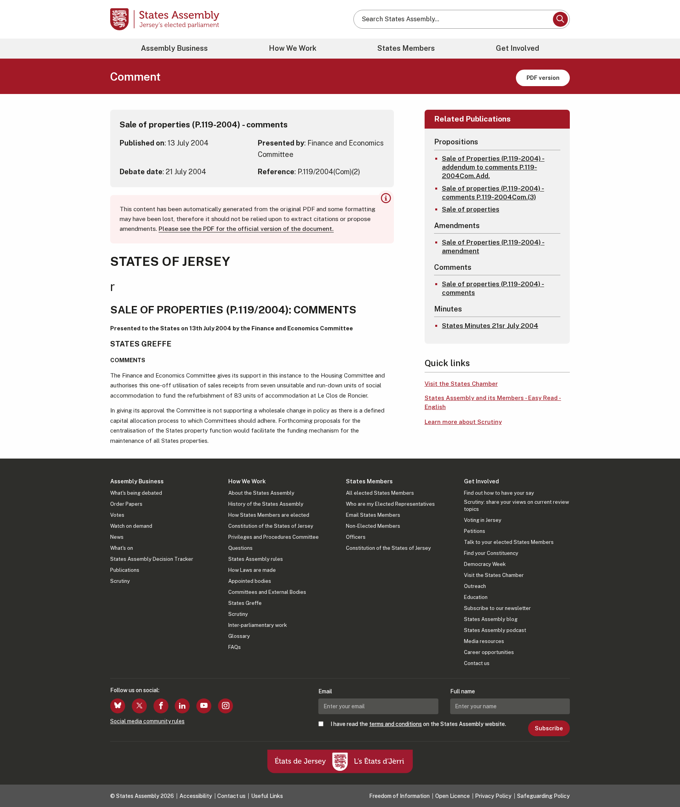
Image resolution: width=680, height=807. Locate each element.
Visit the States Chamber (461, 383)
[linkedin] (182, 705)
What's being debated (136, 493)
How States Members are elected (268, 515)
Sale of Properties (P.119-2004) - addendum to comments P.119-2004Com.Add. (493, 167)
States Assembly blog (490, 619)
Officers (356, 537)
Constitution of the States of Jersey (270, 526)
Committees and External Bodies (267, 592)
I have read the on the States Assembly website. (418, 724)
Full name (462, 691)
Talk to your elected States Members (509, 542)
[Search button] (560, 19)
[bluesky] (117, 705)
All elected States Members (380, 493)
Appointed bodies (249, 581)
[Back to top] (661, 780)
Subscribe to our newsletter (497, 608)
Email (325, 691)
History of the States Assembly (265, 504)
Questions (240, 548)
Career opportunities (489, 652)
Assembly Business (174, 48)
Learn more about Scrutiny (463, 421)
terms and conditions (395, 724)
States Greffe (245, 603)
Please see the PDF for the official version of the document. (246, 228)
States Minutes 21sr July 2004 (490, 326)
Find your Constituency (491, 553)
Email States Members (373, 515)
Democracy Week (485, 564)
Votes (117, 515)
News (117, 537)
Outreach (475, 586)
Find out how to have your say (499, 493)
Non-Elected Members (373, 526)
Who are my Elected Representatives (390, 504)
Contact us (477, 663)
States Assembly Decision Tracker (151, 559)
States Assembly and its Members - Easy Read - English (493, 402)
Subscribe (549, 728)
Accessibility (195, 796)
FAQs (234, 647)
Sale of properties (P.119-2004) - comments (493, 288)
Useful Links (267, 796)
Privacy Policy (493, 796)
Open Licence (452, 796)
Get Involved (517, 48)
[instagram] (225, 705)
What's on (121, 548)
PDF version (543, 77)
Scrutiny (120, 581)
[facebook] (160, 705)
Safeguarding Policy (543, 796)
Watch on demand (131, 526)
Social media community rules (147, 721)
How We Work (292, 48)
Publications (124, 570)
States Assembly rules (255, 559)
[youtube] (203, 705)
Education (476, 597)
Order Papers (126, 504)
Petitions (474, 531)
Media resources (484, 641)
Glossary (239, 636)
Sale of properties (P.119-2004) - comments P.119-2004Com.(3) (493, 192)
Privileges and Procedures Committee (273, 537)
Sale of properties (470, 209)
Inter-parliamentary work (257, 625)
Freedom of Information (399, 796)
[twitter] (139, 705)
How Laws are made (252, 570)
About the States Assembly (261, 493)
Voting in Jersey (482, 520)
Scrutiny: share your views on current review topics (516, 505)
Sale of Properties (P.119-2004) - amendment (493, 246)
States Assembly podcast (495, 630)
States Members (406, 48)
